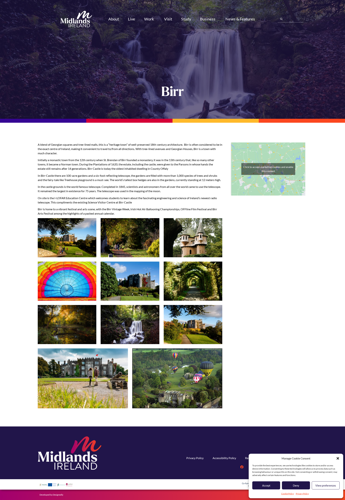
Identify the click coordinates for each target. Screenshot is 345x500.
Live (131, 19)
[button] (338, 458)
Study (186, 19)
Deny (296, 485)
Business (207, 19)
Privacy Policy (302, 493)
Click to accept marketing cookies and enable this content (268, 169)
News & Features (240, 19)
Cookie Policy (287, 493)
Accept (266, 485)
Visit (168, 19)
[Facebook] (242, 467)
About (113, 19)
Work (149, 19)
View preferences (325, 485)
